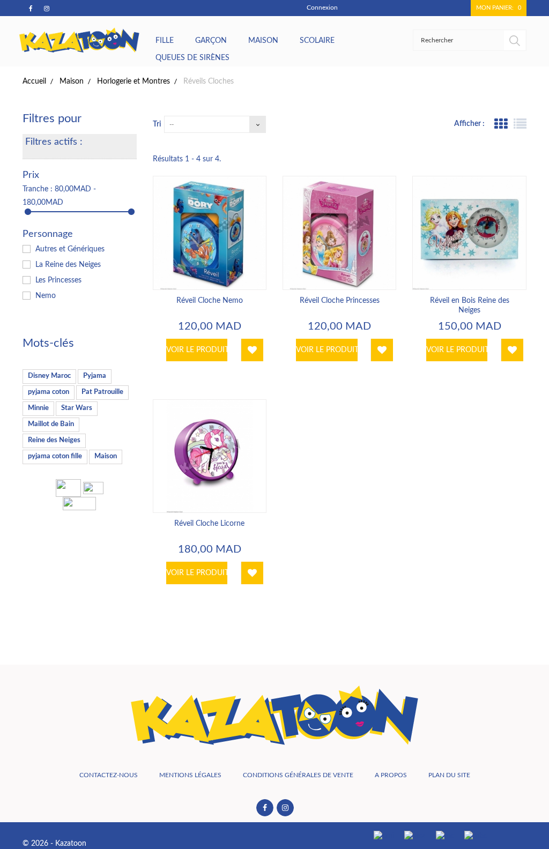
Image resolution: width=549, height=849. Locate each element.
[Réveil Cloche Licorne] (209, 456)
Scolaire (317, 40)
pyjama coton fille (55, 456)
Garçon (211, 40)
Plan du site (449, 775)
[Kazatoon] (80, 40)
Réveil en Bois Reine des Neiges (469, 305)
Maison (263, 40)
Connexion (322, 7)
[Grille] (500, 123)
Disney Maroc (49, 376)
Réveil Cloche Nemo (209, 300)
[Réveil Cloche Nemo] (209, 232)
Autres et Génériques (70, 249)
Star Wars (76, 408)
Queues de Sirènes (192, 58)
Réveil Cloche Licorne (209, 523)
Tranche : (38, 189)
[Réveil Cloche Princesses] (339, 232)
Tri (157, 124)
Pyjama (94, 376)
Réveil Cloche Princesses (340, 300)
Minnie (38, 408)
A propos (391, 775)
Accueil (34, 81)
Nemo (45, 296)
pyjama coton (48, 392)
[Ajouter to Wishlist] (252, 350)
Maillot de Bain (51, 424)
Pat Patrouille (102, 392)
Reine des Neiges (54, 440)
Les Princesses (58, 280)
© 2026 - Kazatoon (54, 843)
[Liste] (520, 123)
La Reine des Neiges (68, 265)
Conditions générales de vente (298, 775)
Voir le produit (196, 350)
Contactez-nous (108, 775)
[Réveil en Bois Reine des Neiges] (469, 232)
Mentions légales (190, 775)
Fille (164, 40)
